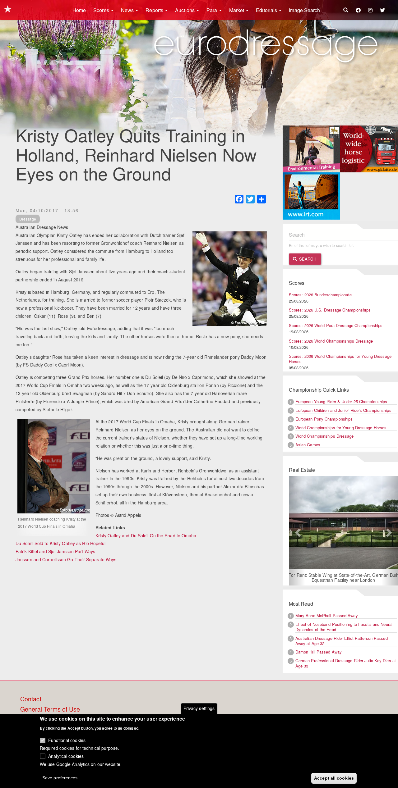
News (128, 10)
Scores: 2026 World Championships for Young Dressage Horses (340, 358)
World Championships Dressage (324, 436)
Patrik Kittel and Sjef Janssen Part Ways (55, 551)
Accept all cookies (334, 777)
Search (307, 259)
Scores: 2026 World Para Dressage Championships (336, 325)
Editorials (267, 10)
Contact (30, 699)
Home (79, 10)
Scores (101, 10)
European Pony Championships (324, 419)
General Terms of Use (50, 709)
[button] (297, 530)
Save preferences (60, 777)
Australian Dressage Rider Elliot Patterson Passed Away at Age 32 (341, 640)
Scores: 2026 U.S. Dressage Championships (330, 310)
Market (237, 10)
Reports (155, 10)
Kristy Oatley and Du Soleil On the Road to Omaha (146, 535)
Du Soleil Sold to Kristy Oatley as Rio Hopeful (61, 543)
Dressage (27, 218)
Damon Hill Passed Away (318, 652)
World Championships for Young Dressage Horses (341, 427)
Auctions (185, 10)
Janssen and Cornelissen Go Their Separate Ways (66, 559)
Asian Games (307, 445)
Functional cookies (67, 740)
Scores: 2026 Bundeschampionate (320, 295)
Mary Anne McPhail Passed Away (326, 615)
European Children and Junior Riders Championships (343, 410)
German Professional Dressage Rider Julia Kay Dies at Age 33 (345, 663)
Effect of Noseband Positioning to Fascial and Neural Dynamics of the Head (343, 626)
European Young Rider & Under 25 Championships (341, 401)
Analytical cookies (66, 756)
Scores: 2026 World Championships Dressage (331, 341)
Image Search (304, 10)
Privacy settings (199, 708)
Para (212, 10)
